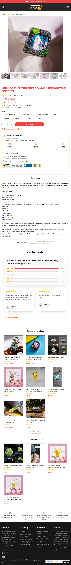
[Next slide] (67, 44)
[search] (65, 7)
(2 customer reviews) (16, 95)
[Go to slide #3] (25, 76)
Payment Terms (41, 536)
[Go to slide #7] (63, 76)
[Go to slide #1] (5, 76)
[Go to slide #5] (44, 76)
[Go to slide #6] (54, 76)
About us (22, 531)
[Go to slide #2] (15, 76)
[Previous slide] (4, 44)
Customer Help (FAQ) (43, 544)
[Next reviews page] (65, 318)
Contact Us (40, 541)
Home (3, 14)
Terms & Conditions (25, 534)
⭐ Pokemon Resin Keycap (16, 14)
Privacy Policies (24, 536)
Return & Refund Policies (44, 539)
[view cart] (68, 7)
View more (35, 432)
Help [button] (68, 562)
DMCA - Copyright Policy (26, 539)
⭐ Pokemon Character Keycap (45, 241)
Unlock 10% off (3, 557)
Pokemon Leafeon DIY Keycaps (56, 357)
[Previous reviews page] (56, 318)
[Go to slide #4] (34, 76)
